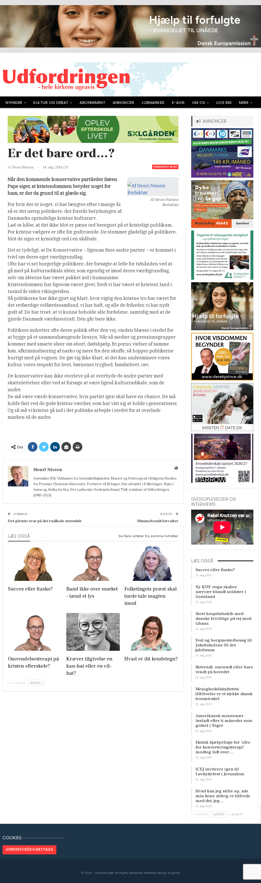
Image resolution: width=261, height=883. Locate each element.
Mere (244, 102)
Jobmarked (153, 102)
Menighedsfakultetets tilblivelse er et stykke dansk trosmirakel (224, 694)
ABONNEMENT (92, 102)
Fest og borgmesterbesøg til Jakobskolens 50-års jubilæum (223, 645)
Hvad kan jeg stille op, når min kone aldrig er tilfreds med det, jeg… (222, 796)
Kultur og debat (51, 102)
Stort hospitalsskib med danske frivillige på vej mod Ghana (223, 618)
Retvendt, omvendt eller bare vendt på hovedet (224, 669)
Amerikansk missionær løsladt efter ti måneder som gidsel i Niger (223, 720)
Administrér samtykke (29, 849)
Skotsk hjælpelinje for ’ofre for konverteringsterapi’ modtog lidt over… (222, 747)
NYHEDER (14, 102)
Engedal (174, 873)
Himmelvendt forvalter (157, 521)
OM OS (198, 102)
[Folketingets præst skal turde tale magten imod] (151, 562)
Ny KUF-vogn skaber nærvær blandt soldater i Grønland (220, 591)
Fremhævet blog (165, 167)
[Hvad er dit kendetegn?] (151, 632)
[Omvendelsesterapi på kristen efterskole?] (35, 632)
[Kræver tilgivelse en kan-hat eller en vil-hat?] (93, 632)
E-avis (178, 102)
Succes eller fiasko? (215, 570)
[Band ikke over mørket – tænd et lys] (93, 562)
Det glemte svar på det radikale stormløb (45, 521)
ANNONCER (123, 102)
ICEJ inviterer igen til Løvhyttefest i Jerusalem (219, 771)
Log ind (224, 102)
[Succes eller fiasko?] (35, 562)
